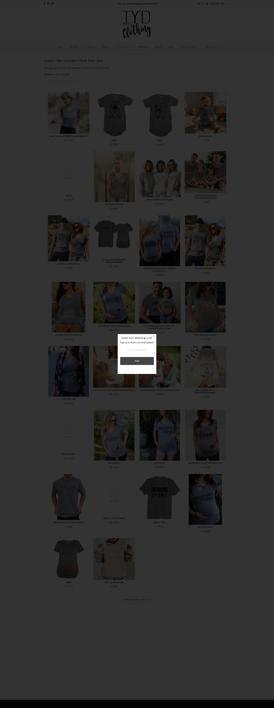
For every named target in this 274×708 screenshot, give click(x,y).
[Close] (153, 336)
